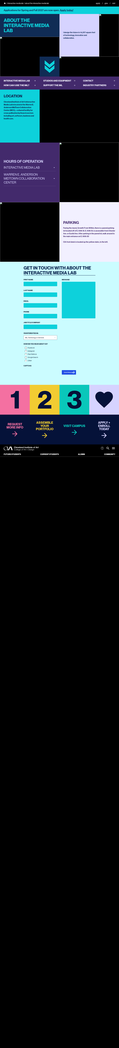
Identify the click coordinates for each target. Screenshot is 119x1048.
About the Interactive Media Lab (37, 3)
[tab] (108, 448)
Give (106, 3)
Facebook (31, 348)
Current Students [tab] (49, 454)
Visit (113, 3)
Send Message (69, 372)
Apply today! (66, 10)
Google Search (33, 357)
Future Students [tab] (12, 454)
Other (30, 361)
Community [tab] (109, 454)
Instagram (31, 351)
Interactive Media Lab (15, 3)
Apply (98, 3)
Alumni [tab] (81, 454)
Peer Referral (32, 354)
